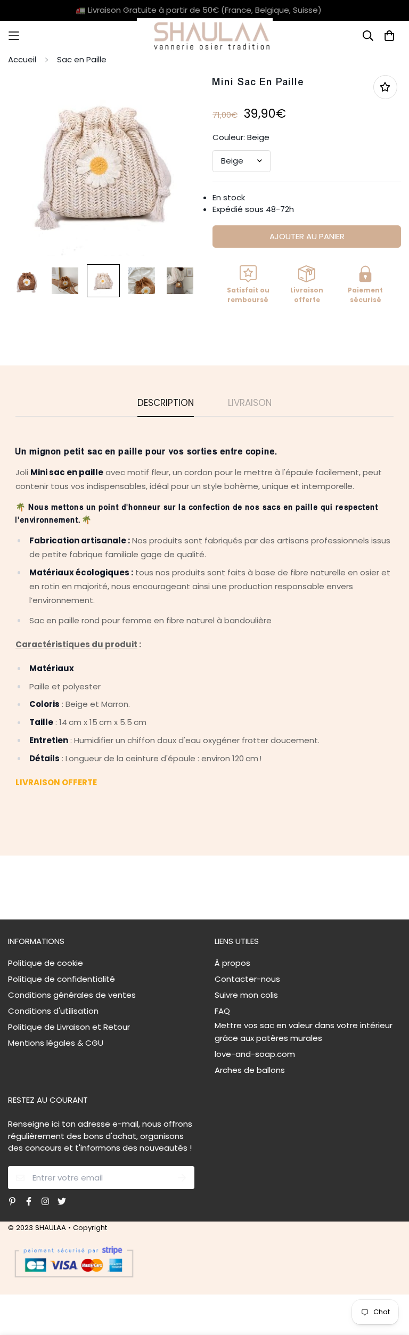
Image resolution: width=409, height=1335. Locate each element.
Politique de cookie (45, 962)
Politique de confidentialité (61, 978)
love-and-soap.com (255, 1054)
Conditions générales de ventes (72, 994)
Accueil (22, 59)
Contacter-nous (247, 978)
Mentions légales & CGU (55, 1042)
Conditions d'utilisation (53, 1010)
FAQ (222, 1010)
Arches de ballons (250, 1070)
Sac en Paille (82, 59)
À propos (232, 962)
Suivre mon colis (246, 994)
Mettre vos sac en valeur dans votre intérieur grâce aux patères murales (303, 1032)
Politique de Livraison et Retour (69, 1026)
